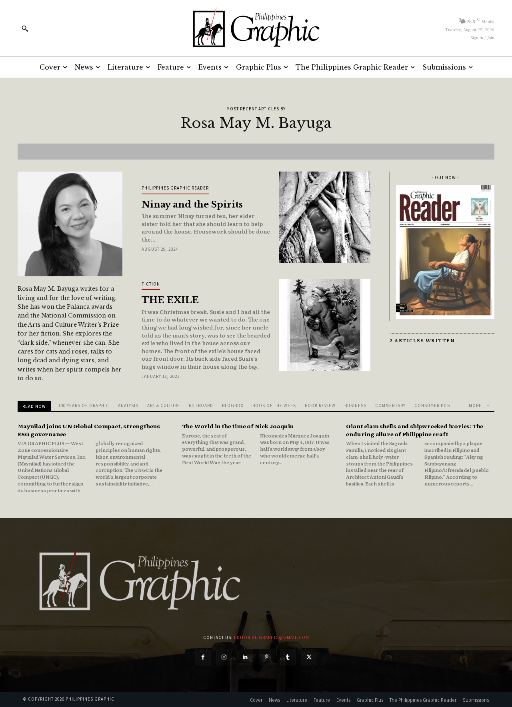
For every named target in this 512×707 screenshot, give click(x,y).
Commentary (390, 405)
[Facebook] (202, 657)
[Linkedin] (245, 657)
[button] (25, 28)
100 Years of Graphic (83, 405)
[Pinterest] (266, 657)
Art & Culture (163, 405)
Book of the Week (274, 405)
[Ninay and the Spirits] (324, 217)
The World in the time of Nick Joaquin (238, 426)
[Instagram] (224, 657)
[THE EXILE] (324, 325)
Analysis (128, 405)
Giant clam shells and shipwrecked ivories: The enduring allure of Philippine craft (414, 430)
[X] (309, 657)
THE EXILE (170, 300)
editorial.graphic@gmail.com (271, 637)
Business (355, 405)
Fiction (151, 284)
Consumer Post (433, 405)
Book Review (320, 405)
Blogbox (233, 405)
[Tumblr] (288, 657)
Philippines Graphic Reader (175, 188)
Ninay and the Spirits (192, 204)
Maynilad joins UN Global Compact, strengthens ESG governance (89, 430)
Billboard (201, 405)
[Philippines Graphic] (256, 28)
